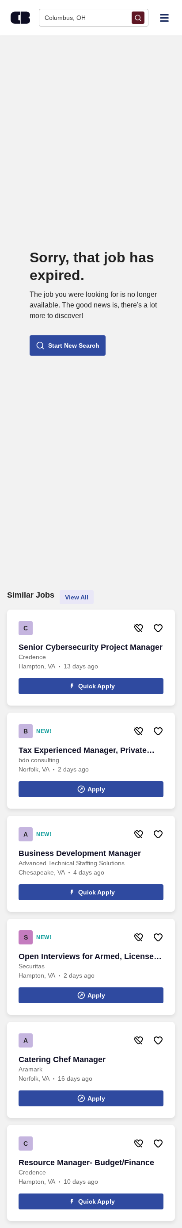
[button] (68, 345)
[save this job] (158, 628)
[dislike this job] (138, 628)
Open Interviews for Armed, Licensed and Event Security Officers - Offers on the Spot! (89, 957)
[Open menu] (164, 17)
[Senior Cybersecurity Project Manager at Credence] (91, 657)
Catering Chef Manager (62, 1059)
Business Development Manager (80, 853)
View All (76, 597)
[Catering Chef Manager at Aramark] (91, 1070)
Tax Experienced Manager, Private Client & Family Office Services (83, 751)
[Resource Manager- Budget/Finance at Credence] (91, 1173)
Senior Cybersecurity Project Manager (91, 647)
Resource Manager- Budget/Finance (86, 1162)
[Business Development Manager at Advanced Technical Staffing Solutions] (91, 864)
